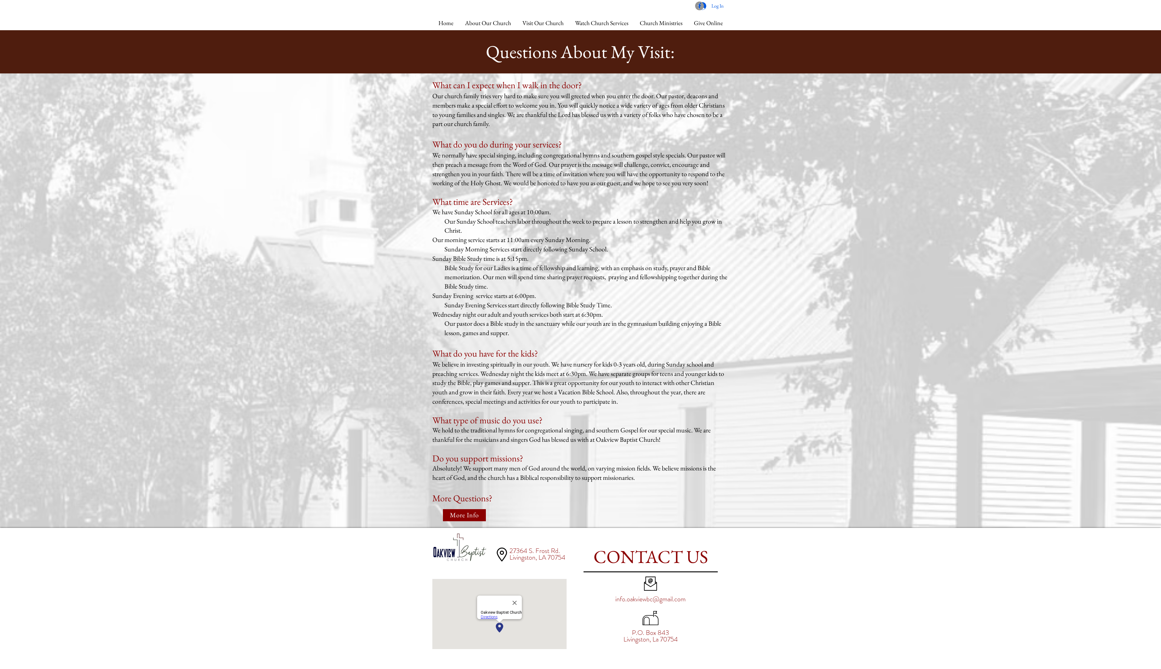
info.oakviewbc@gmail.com (650, 599)
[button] (488, 20)
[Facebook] (699, 6)
